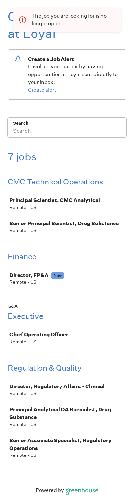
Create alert (42, 90)
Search (20, 123)
